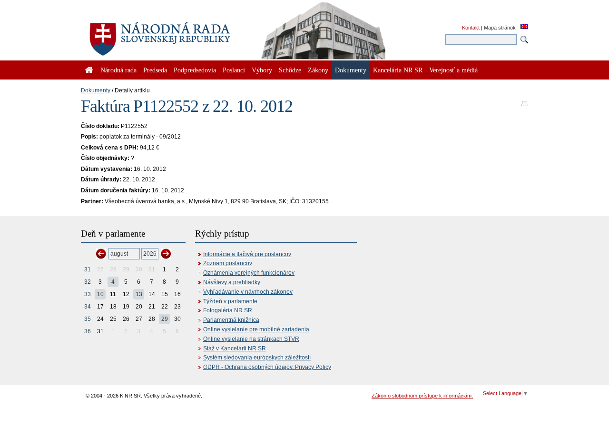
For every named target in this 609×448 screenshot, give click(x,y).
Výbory (262, 70)
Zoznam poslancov (227, 263)
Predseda (155, 70)
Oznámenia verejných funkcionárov (249, 272)
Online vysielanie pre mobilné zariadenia (256, 329)
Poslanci (234, 70)
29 (164, 319)
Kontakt (471, 27)
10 (100, 294)
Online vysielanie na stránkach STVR (251, 339)
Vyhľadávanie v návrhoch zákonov (248, 292)
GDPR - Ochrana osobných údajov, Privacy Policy (267, 367)
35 (87, 319)
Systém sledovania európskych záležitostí (257, 357)
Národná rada (118, 70)
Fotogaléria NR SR (227, 310)
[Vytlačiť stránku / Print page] (524, 100)
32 (87, 282)
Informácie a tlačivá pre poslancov (247, 254)
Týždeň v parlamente (230, 301)
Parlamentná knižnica (231, 320)
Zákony (318, 70)
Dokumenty (95, 90)
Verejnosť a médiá (453, 70)
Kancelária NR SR (397, 70)
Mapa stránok (500, 27)
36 (87, 331)
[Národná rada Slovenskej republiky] (190, 33)
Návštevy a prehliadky (231, 282)
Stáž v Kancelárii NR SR (234, 348)
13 (139, 294)
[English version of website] (524, 27)
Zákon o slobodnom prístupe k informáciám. (422, 395)
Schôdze (290, 70)
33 (87, 294)
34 (87, 306)
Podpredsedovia (195, 70)
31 (87, 269)
